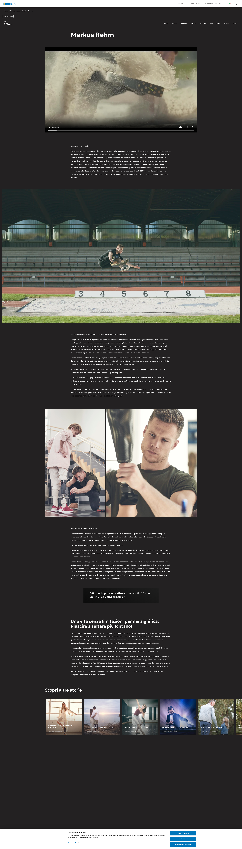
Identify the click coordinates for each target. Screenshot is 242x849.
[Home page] (9, 3)
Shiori (235, 23)
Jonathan (184, 23)
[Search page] (236, 3)
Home (6, 11)
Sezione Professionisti (212, 4)
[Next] (196, 717)
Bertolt (174, 23)
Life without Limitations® (18, 11)
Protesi (180, 4)
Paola (211, 23)
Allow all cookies (183, 833)
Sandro (226, 23)
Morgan (203, 23)
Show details (72, 843)
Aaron (166, 23)
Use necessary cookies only (183, 844)
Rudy (218, 23)
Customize (182, 839)
